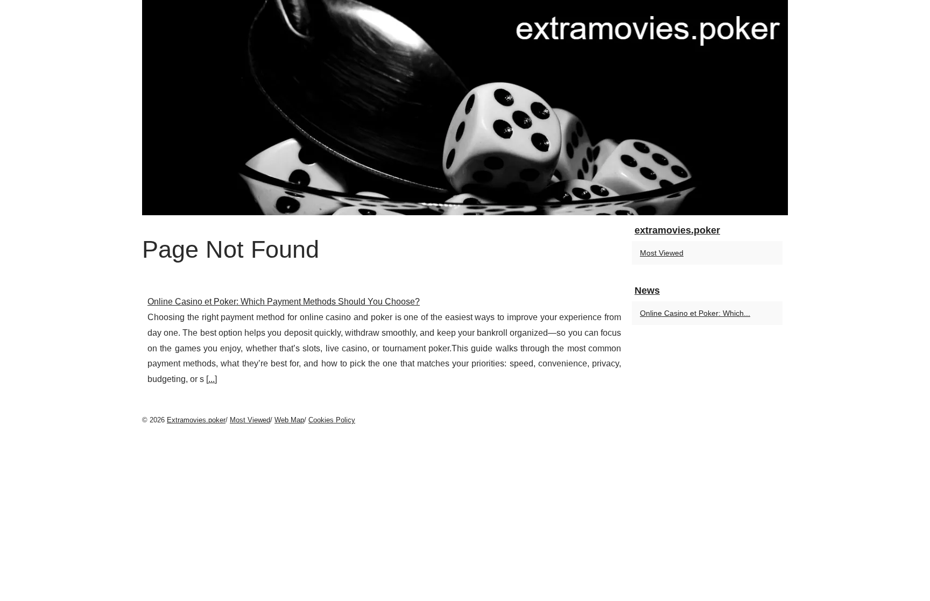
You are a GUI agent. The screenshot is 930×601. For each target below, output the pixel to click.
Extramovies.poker (196, 420)
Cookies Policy (331, 420)
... (211, 379)
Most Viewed (662, 253)
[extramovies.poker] (465, 107)
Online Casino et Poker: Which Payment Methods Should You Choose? (283, 301)
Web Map (289, 420)
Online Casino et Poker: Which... (695, 313)
